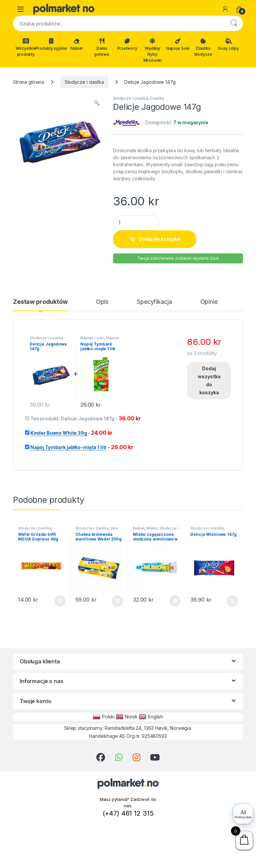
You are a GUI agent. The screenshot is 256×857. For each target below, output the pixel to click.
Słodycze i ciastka (84, 82)
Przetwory (127, 48)
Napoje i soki (92, 338)
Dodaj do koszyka (159, 239)
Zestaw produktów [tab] (40, 302)
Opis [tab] (102, 302)
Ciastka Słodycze (203, 51)
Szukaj (233, 23)
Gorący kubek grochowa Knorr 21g (81, 849)
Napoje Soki (177, 48)
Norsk (131, 716)
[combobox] (118, 23)
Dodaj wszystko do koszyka (209, 380)
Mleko (151, 528)
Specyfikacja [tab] (154, 302)
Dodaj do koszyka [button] (56, 601)
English (155, 716)
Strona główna (28, 82)
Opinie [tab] (209, 302)
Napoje (112, 338)
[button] (97, 103)
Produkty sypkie (51, 48)
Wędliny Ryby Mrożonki (152, 54)
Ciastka (157, 98)
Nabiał (76, 48)
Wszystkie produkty (26, 51)
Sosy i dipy (228, 48)
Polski (108, 716)
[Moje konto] (225, 9)
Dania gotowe (101, 51)
